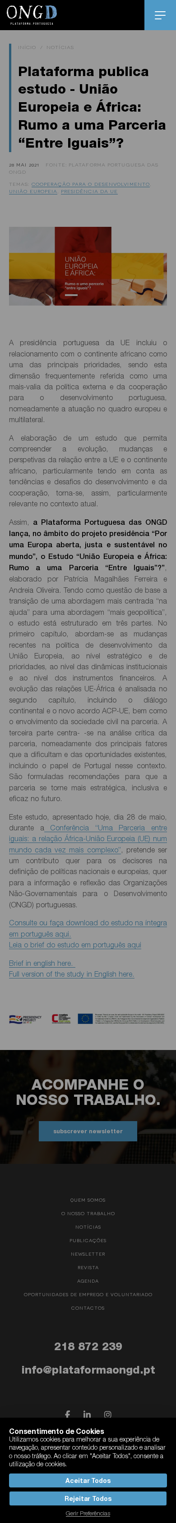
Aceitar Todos (88, 1480)
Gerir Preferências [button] (88, 1513)
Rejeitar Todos (88, 1498)
